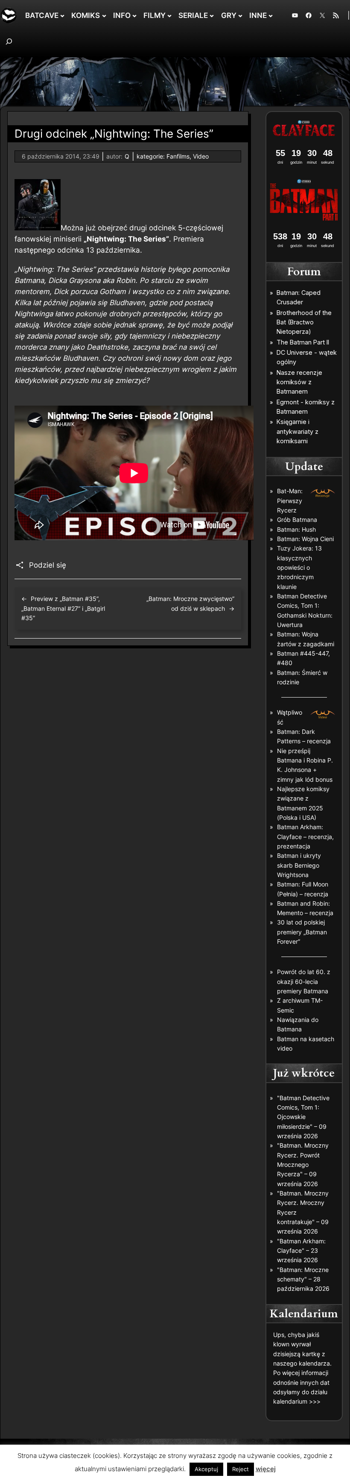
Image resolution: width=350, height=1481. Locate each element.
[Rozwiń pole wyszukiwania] (9, 41)
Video (201, 156)
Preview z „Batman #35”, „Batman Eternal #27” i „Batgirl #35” (63, 608)
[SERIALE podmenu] (212, 15)
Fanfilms (178, 156)
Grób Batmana (297, 519)
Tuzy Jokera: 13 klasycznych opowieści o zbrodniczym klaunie (299, 567)
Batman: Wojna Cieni (305, 538)
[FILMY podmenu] (169, 15)
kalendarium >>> (297, 1401)
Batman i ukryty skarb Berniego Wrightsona (299, 865)
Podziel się (47, 565)
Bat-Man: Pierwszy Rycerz (290, 500)
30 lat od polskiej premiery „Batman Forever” (302, 932)
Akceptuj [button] (206, 1469)
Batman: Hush (296, 529)
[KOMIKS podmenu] (104, 15)
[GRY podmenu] (240, 15)
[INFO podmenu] (134, 15)
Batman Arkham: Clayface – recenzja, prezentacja (305, 836)
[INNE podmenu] (270, 15)
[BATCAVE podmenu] (62, 15)
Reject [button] (240, 1469)
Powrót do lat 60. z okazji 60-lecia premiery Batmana (303, 981)
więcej (266, 1469)
